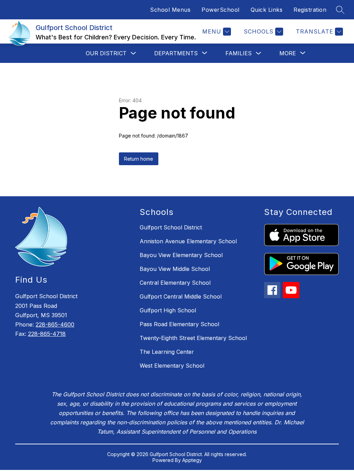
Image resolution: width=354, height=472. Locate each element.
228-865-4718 (47, 333)
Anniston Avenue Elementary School (188, 241)
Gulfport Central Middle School (181, 296)
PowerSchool (221, 9)
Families (238, 53)
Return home (138, 159)
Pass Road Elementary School (179, 324)
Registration (310, 9)
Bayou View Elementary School (181, 255)
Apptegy (192, 460)
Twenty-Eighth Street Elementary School (193, 337)
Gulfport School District (171, 227)
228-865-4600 (55, 324)
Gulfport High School (168, 310)
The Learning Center (167, 351)
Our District (106, 53)
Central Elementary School (175, 282)
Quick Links (267, 9)
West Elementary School (172, 365)
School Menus (170, 9)
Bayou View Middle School (175, 268)
